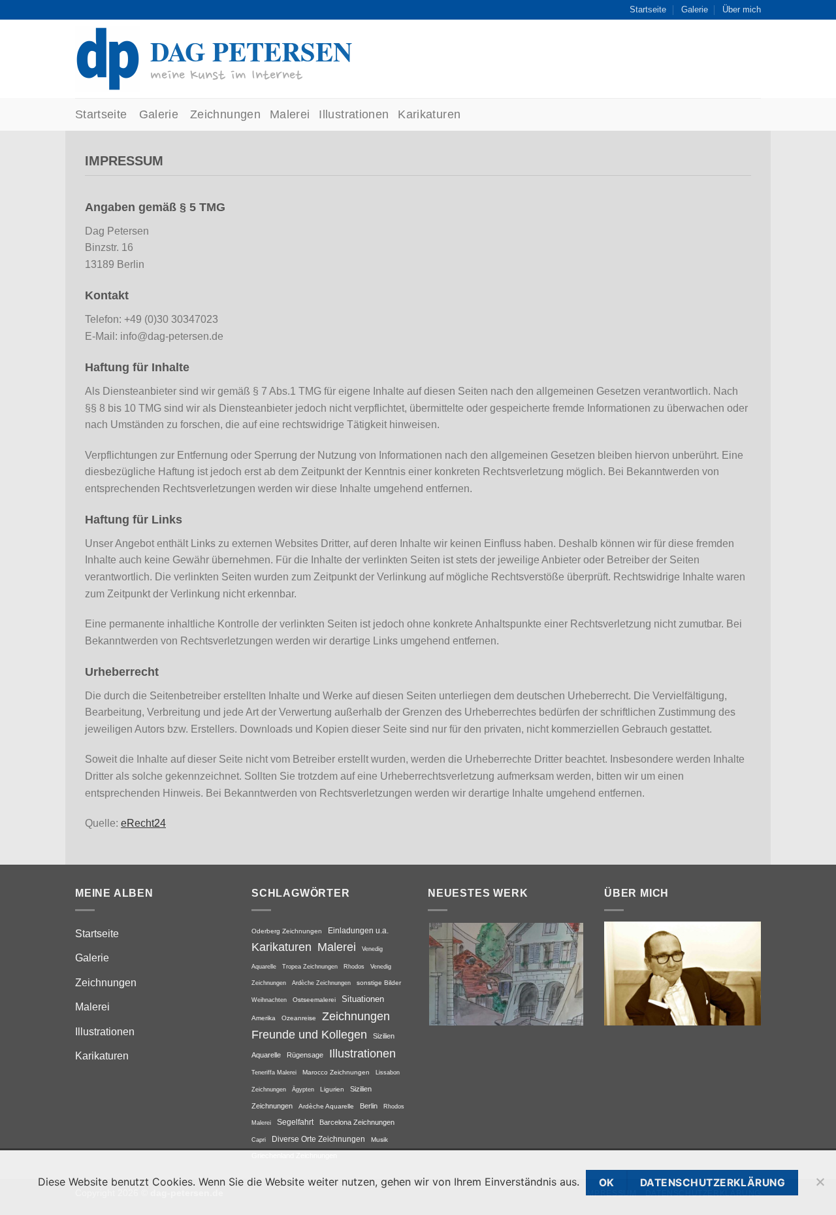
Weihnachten (269, 999)
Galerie (694, 9)
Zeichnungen (225, 114)
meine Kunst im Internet (226, 75)
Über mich (741, 9)
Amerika (263, 1018)
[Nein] (819, 1188)
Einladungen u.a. (358, 930)
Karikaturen (429, 114)
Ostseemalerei (314, 999)
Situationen (363, 999)
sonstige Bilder (379, 982)
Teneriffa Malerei (274, 1072)
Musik (379, 1139)
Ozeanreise (298, 1018)
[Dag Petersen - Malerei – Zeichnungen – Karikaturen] (107, 59)
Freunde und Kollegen (309, 1034)
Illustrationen (354, 114)
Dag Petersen (251, 51)
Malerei (290, 114)
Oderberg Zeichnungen (286, 931)
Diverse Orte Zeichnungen (318, 1139)
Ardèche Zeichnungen (321, 982)
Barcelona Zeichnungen (356, 1122)
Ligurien (332, 1089)
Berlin (369, 1106)
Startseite (648, 9)
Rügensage (305, 1055)
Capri (258, 1139)
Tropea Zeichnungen (310, 966)
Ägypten (303, 1089)
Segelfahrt (295, 1122)
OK (607, 1182)
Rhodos (354, 966)
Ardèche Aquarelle (326, 1106)
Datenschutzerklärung (712, 1182)
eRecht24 (143, 823)
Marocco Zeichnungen (336, 1072)
